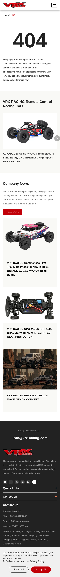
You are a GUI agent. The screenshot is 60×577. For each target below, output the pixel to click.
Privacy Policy (37, 561)
